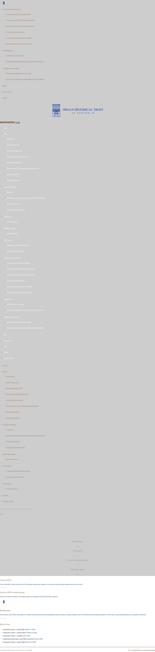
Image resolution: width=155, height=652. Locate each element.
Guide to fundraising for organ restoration (20, 26)
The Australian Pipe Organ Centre (17, 156)
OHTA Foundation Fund (14, 150)
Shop (4, 86)
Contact (5, 352)
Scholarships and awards (14, 162)
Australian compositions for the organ (18, 73)
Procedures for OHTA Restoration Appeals (20, 20)
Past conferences (12, 221)
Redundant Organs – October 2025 (14, 632)
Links (5, 97)
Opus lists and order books (15, 55)
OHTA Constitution (12, 174)
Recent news (7, 92)
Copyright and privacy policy (15, 209)
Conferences (7, 216)
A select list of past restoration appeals (19, 38)
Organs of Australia (9, 187)
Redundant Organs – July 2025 (12, 636)
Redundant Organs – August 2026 (13, 629)
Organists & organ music (11, 68)
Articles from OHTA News (14, 251)
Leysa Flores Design (148, 650)
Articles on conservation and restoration (19, 43)
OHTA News (7, 240)
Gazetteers (10, 192)
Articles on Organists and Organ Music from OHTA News (25, 79)
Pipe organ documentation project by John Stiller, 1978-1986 (25, 198)
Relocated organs (12, 233)
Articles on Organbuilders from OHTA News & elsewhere (24, 61)
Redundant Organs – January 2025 (14, 642)
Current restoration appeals (15, 32)
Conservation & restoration (12, 9)
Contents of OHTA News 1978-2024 (18, 245)
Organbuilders (8, 50)
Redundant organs (9, 228)
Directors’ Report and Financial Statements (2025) (22, 168)
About (5, 134)
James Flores (136, 650)
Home (5, 128)
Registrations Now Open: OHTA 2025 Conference (18, 639)
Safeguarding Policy (12, 180)
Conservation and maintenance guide (18, 14)
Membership (10, 139)
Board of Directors (12, 145)
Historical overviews (12, 204)
